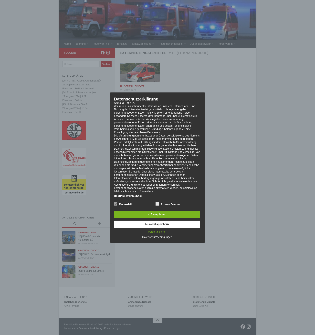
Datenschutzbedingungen (157, 237)
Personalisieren (157, 231)
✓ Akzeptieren (157, 214)
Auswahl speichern (157, 224)
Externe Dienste (170, 204)
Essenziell (125, 204)
